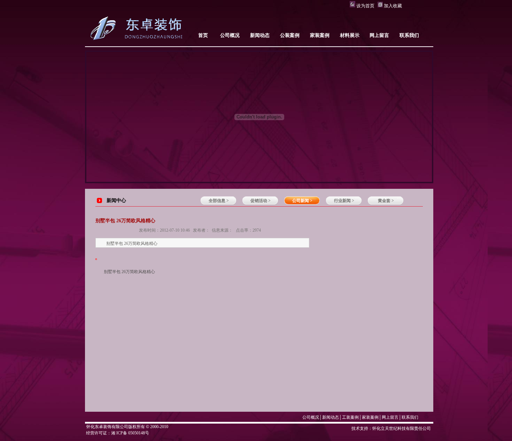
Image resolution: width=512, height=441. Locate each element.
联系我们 (410, 417)
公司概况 (310, 417)
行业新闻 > (344, 200)
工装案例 (350, 417)
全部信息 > (219, 200)
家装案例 (370, 417)
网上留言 (390, 417)
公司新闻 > (302, 200)
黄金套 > (386, 200)
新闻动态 (330, 417)
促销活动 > (260, 200)
